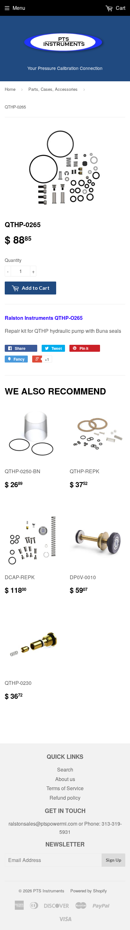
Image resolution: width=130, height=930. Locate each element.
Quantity (13, 260)
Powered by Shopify (88, 891)
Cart (120, 7)
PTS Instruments (48, 891)
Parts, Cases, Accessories (53, 89)
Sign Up (113, 860)
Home (10, 89)
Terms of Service (65, 788)
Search (65, 769)
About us (65, 779)
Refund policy (65, 797)
